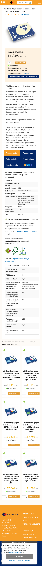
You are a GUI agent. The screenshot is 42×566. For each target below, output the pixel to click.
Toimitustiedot (11, 159)
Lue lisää (25, 73)
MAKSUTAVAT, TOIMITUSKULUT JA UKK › (31, 517)
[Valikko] (39, 3)
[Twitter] (29, 165)
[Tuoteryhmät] (3, 3)
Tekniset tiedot (11, 153)
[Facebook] (31, 165)
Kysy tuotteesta (12, 165)
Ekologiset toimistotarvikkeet (26, 231)
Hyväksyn (19, 556)
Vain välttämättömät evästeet (19, 560)
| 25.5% (18, 52)
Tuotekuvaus (28, 153)
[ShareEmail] (25, 165)
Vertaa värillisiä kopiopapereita (23, 76)
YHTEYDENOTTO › (30, 538)
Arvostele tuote (28, 159)
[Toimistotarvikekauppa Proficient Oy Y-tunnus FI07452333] (10, 515)
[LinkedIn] (27, 165)
